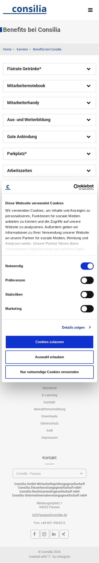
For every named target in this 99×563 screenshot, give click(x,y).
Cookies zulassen (49, 342)
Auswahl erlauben (49, 357)
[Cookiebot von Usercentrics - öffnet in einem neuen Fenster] (73, 187)
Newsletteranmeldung (49, 409)
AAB (50, 430)
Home (7, 49)
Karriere (22, 49)
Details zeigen (73, 327)
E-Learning (49, 395)
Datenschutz (50, 423)
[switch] (87, 280)
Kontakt (49, 402)
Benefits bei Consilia (47, 49)
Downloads (49, 416)
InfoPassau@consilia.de (49, 515)
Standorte (49, 388)
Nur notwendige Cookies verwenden (49, 372)
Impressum (49, 437)
